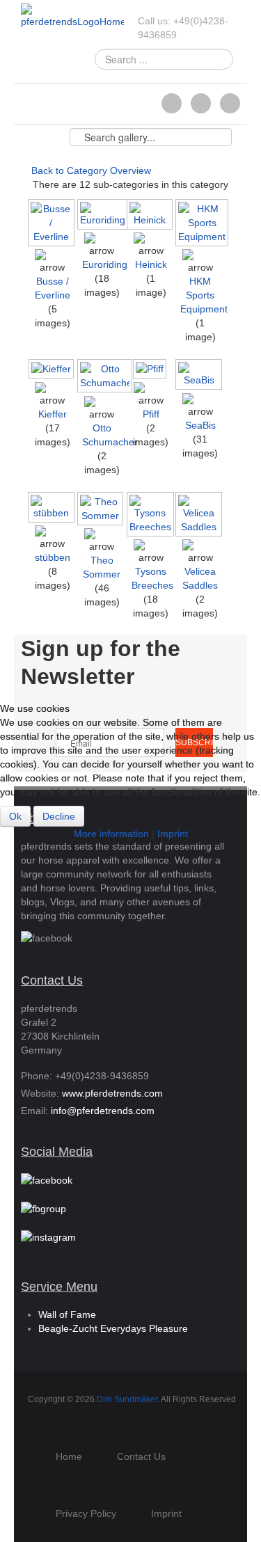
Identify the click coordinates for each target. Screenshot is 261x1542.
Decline (58, 816)
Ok (15, 816)
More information (111, 833)
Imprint (172, 833)
